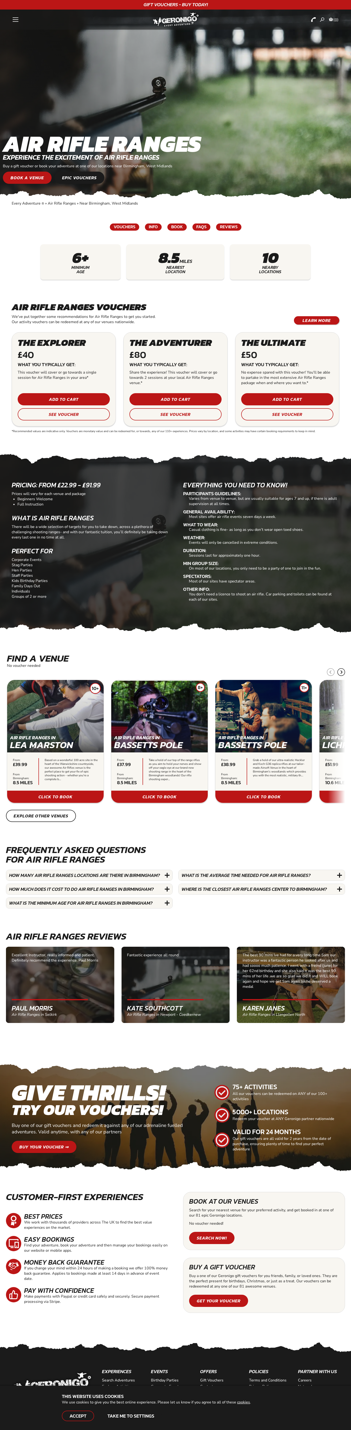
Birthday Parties (165, 1380)
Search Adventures (118, 1380)
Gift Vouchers (211, 1380)
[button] (341, 672)
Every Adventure (28, 203)
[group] (55, 741)
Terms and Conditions (268, 1380)
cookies (243, 1402)
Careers (305, 1380)
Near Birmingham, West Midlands (109, 203)
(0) (336, 19)
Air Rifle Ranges (62, 203)
